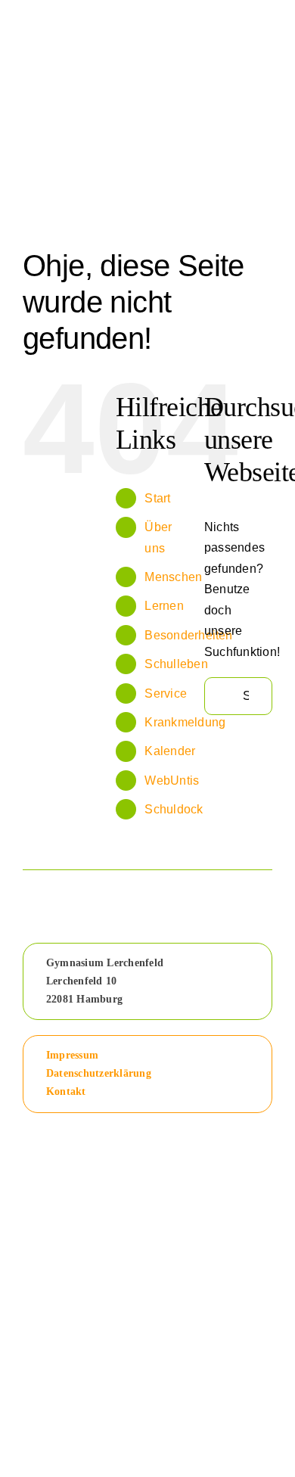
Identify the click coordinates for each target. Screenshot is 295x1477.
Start (157, 498)
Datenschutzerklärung (98, 1073)
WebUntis (171, 780)
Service (165, 693)
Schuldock (173, 809)
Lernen (163, 605)
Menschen (173, 577)
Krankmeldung (184, 722)
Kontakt (66, 1091)
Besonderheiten (188, 635)
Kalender (169, 751)
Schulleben (175, 664)
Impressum (72, 1055)
